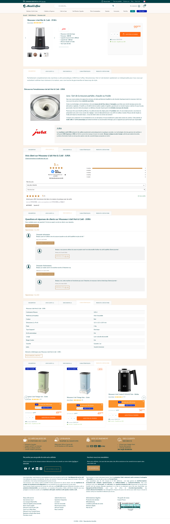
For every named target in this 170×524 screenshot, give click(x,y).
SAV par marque (59, 507)
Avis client (50, 71)
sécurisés (99, 440)
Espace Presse (122, 500)
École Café (137, 1)
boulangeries (143, 477)
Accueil (25, 15)
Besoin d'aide (107, 1)
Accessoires (116, 11)
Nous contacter (59, 509)
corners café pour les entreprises (94, 489)
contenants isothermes (134, 482)
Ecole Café (59, 486)
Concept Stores (113, 479)
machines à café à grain (49, 489)
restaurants (127, 477)
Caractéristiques (85, 71)
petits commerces (135, 477)
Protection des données (92, 500)
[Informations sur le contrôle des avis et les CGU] (65, 175)
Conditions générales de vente (94, 503)
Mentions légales (91, 505)
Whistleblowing (90, 502)
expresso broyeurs (107, 482)
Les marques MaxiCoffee (30, 502)
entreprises (117, 477)
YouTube (74, 461)
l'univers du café (37, 440)
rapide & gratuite (69, 440)
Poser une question (32, 225)
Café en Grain (63, 11)
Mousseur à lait (41, 15)
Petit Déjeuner (32, 15)
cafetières (98, 482)
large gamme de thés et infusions (94, 488)
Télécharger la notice (33, 355)
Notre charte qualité (28, 505)
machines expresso (142, 480)
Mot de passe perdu (60, 505)
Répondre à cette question (45, 243)
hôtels (122, 477)
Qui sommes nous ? (28, 500)
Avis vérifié (142, 196)
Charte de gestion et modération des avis (36, 158)
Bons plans (141, 11)
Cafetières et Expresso (49, 11)
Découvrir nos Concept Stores (31, 511)
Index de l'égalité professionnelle (32, 503)
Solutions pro (126, 1)
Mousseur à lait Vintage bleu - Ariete (78, 397)
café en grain (100, 484)
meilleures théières (120, 482)
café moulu (110, 484)
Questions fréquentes (61, 500)
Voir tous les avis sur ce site (56, 178)
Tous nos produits (117, 1)
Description (32, 71)
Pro (133, 11)
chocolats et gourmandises (135, 488)
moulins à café (73, 489)
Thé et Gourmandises (95, 11)
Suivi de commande (60, 503)
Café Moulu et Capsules (78, 11)
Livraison (57, 502)
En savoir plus (93, 468)
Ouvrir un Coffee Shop (29, 509)
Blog (132, 1)
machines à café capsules (62, 489)
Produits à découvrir (102, 71)
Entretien (107, 11)
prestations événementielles (30, 488)
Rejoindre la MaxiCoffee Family (31, 513)
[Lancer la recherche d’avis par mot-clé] (144, 190)
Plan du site (89, 507)
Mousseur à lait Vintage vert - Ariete (36, 396)
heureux (129, 440)
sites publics (90, 479)
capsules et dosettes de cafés (123, 484)
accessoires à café (90, 482)
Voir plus (43, 1)
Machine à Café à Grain (31, 11)
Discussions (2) (67, 71)
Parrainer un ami (27, 515)
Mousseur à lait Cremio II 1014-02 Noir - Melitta (124, 394)
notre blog (26, 463)
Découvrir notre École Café (30, 507)
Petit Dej (125, 11)
